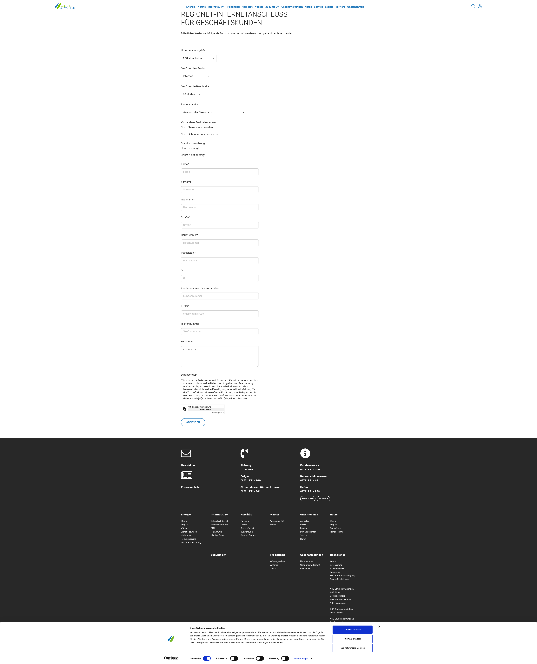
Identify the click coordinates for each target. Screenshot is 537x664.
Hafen (303, 539)
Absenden (193, 422)
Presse (303, 525)
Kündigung (308, 499)
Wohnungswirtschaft (310, 565)
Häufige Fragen (218, 535)
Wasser (259, 6)
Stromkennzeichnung (191, 542)
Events (329, 6)
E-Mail (185, 306)
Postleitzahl (188, 252)
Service (318, 6)
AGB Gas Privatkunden (340, 599)
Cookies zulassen (352, 629)
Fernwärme (335, 528)
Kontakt (333, 561)
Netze (308, 6)
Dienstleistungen (189, 532)
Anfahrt (274, 565)
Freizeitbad (233, 6)
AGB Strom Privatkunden (342, 589)
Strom (184, 521)
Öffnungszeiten (277, 561)
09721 (310, 469)
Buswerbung (247, 532)
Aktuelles (304, 521)
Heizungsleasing (188, 539)
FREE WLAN (216, 532)
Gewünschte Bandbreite (195, 86)
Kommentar (188, 341)
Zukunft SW (272, 6)
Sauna (273, 568)
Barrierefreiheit (248, 528)
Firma (185, 164)
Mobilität (247, 6)
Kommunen (305, 568)
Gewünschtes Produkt (194, 68)
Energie (191, 6)
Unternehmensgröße (193, 50)
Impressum (335, 572)
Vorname (187, 181)
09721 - (251, 480)
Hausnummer (189, 235)
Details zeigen (301, 658)
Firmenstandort (190, 104)
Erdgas (184, 525)
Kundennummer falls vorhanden (200, 288)
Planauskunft (336, 532)
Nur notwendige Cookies (353, 648)
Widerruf (323, 499)
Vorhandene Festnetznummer (198, 122)
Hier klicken (205, 409)
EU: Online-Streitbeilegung (342, 575)
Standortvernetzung (193, 143)
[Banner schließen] (379, 626)
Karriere (340, 6)
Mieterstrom (186, 535)
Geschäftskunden (292, 6)
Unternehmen (355, 6)
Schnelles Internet (182, 8)
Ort (183, 270)
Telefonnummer (190, 323)
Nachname (188, 199)
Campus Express (248, 535)
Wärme (201, 6)
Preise (273, 525)
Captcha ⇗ (217, 413)
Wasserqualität (277, 521)
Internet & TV (216, 6)
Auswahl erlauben (352, 639)
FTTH (213, 528)
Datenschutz (189, 374)
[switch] (234, 658)
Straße (185, 217)
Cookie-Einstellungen (340, 579)
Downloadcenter (308, 532)
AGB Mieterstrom (338, 603)
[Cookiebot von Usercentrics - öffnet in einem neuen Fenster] (171, 658)
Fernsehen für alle (219, 525)
